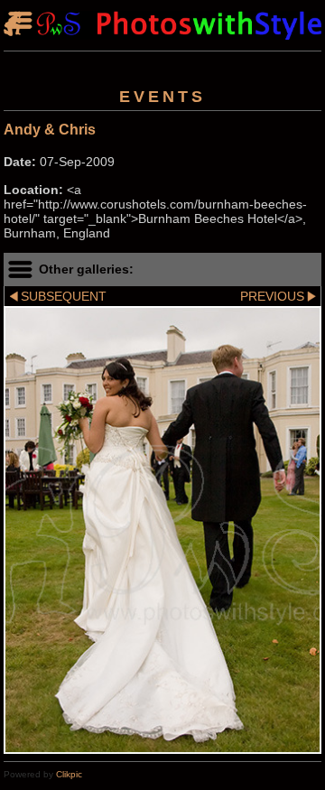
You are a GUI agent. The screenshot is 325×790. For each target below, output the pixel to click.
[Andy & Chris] (162, 530)
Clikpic (69, 774)
